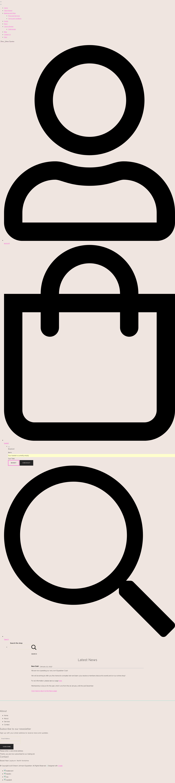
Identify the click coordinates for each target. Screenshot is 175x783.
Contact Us (7, 34)
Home (6, 8)
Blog (5, 32)
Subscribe (7, 746)
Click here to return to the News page (44, 691)
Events (6, 21)
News (5, 24)
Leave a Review (8, 26)
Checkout (26, 463)
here (60, 681)
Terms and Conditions (14, 18)
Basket (13, 463)
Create (60, 766)
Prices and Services (14, 16)
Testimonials (12, 29)
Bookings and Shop (10, 13)
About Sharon (8, 10)
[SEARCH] (33, 647)
